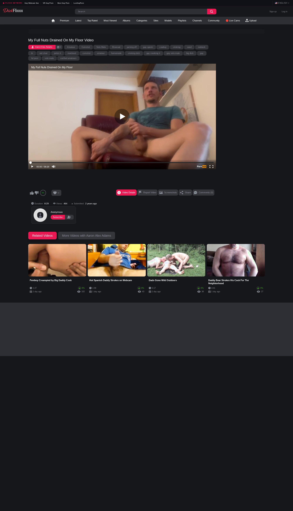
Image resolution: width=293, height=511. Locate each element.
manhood (72, 53)
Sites (155, 20)
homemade (116, 53)
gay (201, 53)
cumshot (86, 53)
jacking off (132, 47)
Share (188, 192)
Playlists (182, 20)
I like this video (32, 193)
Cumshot (86, 47)
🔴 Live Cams (233, 20)
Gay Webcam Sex (32, 3)
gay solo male (173, 53)
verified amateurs (68, 58)
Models (168, 20)
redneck (201, 47)
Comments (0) (206, 192)
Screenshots (170, 192)
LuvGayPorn (79, 3)
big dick (190, 53)
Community (214, 20)
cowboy (162, 47)
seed (189, 47)
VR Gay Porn (48, 3)
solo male (49, 58)
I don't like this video (36, 193)
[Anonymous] (40, 215)
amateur (101, 53)
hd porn (34, 58)
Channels (197, 20)
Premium (64, 20)
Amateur (71, 47)
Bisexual (116, 47)
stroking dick (134, 53)
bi (32, 53)
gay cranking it (153, 53)
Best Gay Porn (63, 3)
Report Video (149, 192)
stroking (177, 47)
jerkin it (57, 53)
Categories (141, 20)
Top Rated (92, 20)
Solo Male (101, 47)
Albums (126, 20)
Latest (78, 20)
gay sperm (148, 47)
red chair (44, 53)
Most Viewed (110, 20)
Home (53, 20)
